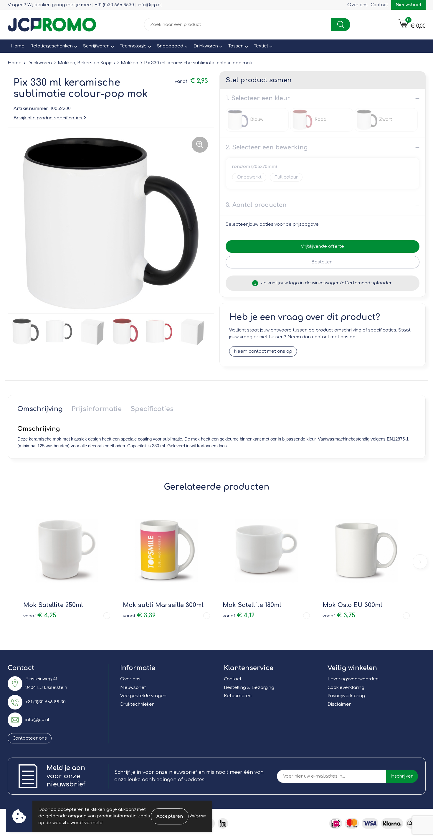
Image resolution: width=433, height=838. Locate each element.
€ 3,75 (339, 615)
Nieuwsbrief (408, 4)
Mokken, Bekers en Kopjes (86, 62)
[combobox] (237, 24)
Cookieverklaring (346, 687)
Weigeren (198, 816)
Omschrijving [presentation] (40, 409)
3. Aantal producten (256, 205)
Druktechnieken (137, 704)
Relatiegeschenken (51, 46)
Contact (379, 4)
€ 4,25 (39, 615)
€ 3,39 (139, 615)
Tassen (236, 46)
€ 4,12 (238, 615)
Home (17, 46)
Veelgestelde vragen (143, 695)
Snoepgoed (170, 46)
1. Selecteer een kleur (258, 98)
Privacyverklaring (346, 695)
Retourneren (238, 695)
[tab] (40, 410)
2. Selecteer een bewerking (267, 147)
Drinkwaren (206, 46)
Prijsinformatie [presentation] (97, 409)
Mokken (129, 62)
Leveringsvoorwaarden (353, 679)
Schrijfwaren (96, 46)
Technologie (133, 46)
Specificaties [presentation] (151, 409)
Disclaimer (339, 704)
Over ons (357, 4)
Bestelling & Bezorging (249, 687)
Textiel (261, 46)
